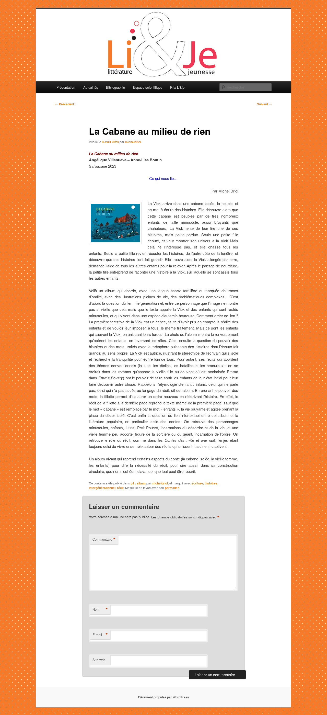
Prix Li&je (177, 87)
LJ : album (138, 483)
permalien (172, 487)
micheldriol (133, 142)
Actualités (90, 87)
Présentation (65, 87)
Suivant (264, 104)
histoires (211, 483)
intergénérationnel (102, 487)
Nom (100, 609)
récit (120, 487)
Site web (98, 659)
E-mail (100, 635)
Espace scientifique (147, 87)
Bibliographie (115, 87)
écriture (197, 483)
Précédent (64, 104)
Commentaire (103, 539)
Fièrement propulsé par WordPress (163, 697)
